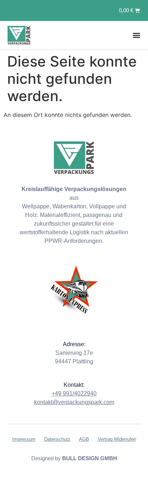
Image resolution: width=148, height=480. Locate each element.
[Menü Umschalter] (136, 35)
